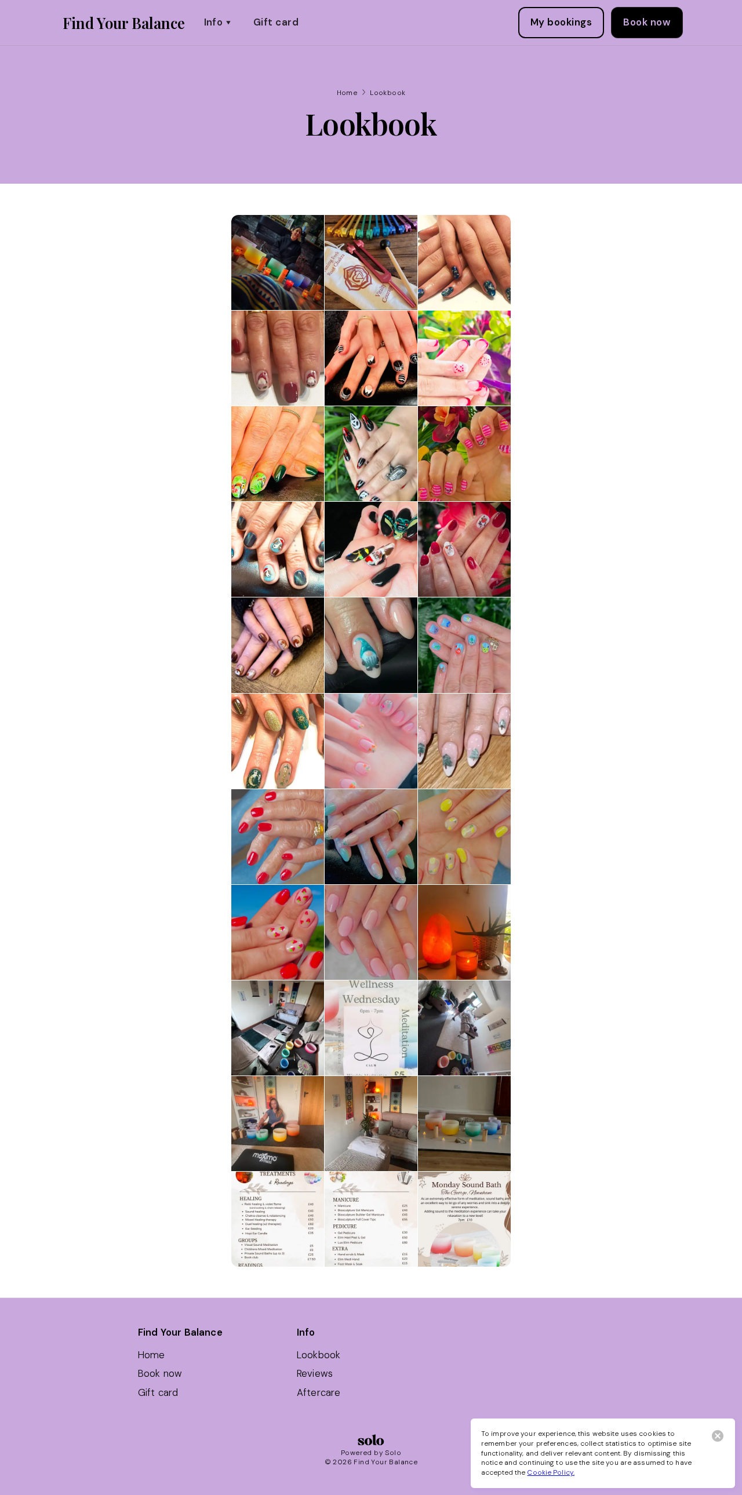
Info (213, 22)
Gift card (276, 22)
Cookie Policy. (550, 1472)
